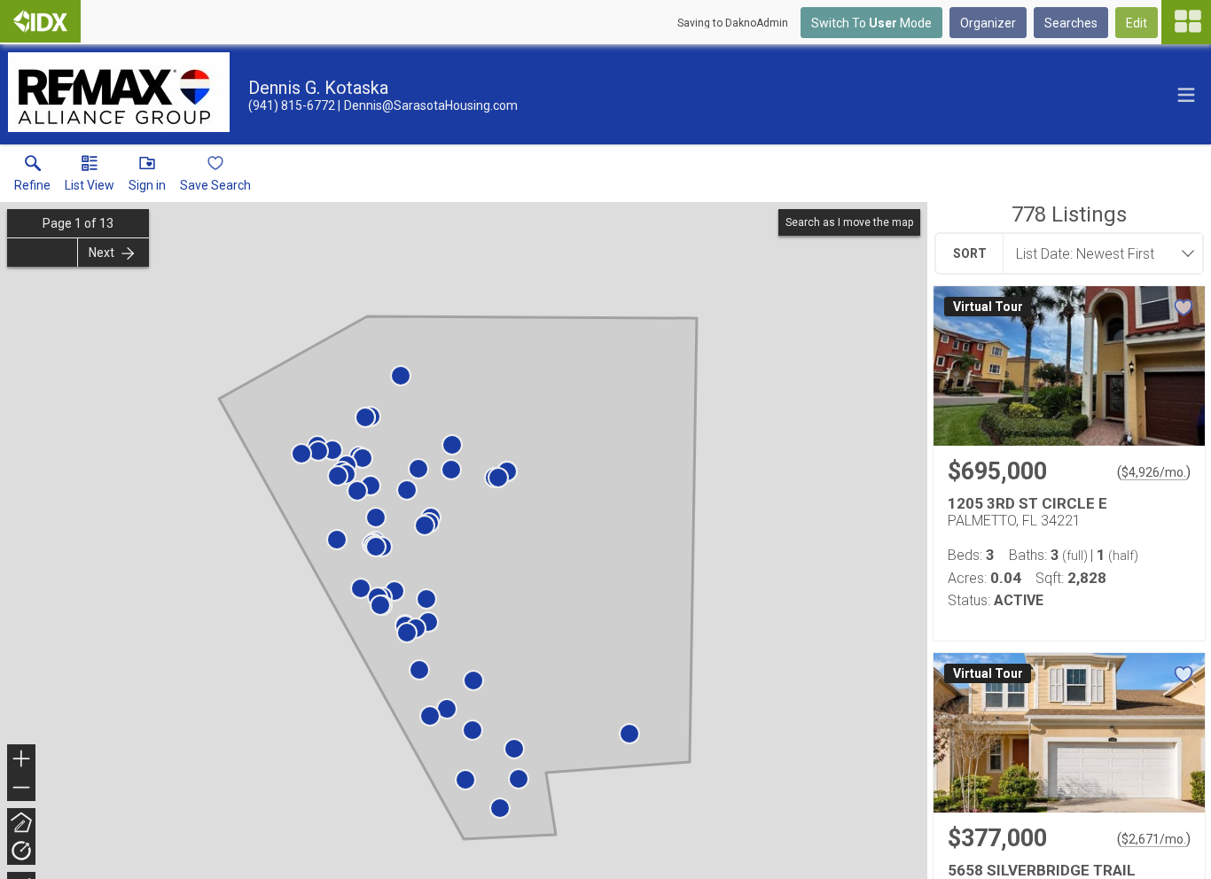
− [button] (22, 789)
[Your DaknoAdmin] (40, 21)
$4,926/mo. (1153, 472)
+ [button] (21, 761)
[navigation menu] (1186, 22)
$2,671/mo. (1153, 839)
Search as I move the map (849, 222)
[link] (32, 177)
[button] (89, 177)
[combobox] (1097, 253)
